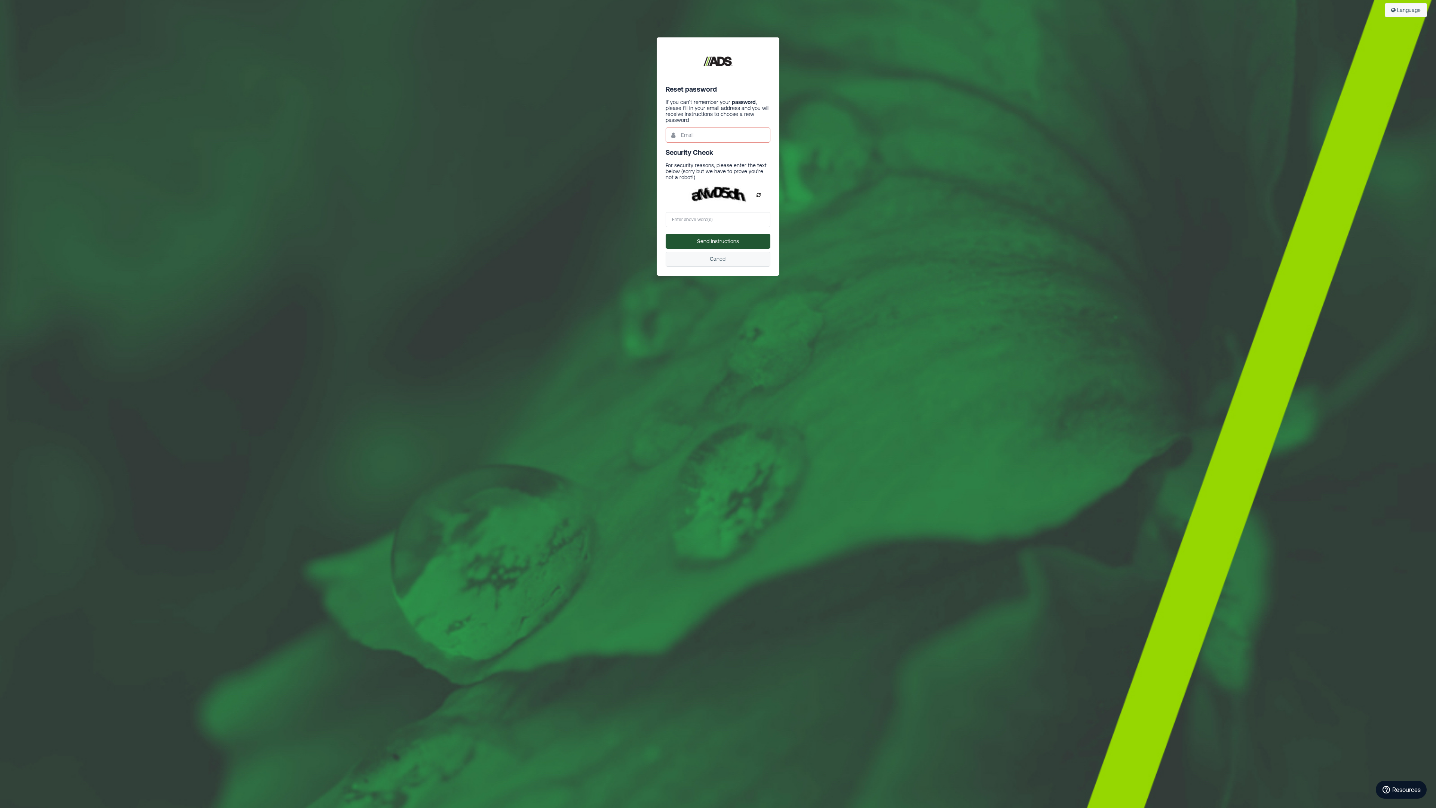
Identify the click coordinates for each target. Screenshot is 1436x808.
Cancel (718, 259)
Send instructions (718, 241)
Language (1408, 10)
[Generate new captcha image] (759, 194)
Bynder (718, 61)
